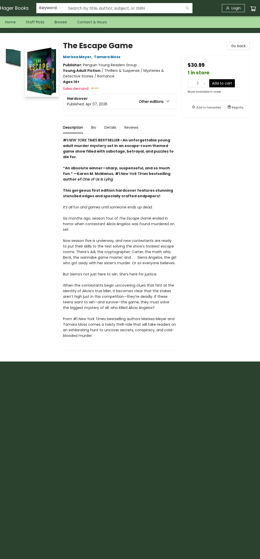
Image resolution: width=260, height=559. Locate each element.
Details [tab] (110, 127)
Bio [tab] (93, 127)
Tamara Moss (107, 56)
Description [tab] (73, 127)
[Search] (187, 8)
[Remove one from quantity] (191, 83)
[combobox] (51, 8)
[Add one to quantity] (204, 83)
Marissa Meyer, (78, 56)
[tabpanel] (119, 243)
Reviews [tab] (131, 127)
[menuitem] (10, 22)
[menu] (130, 22)
